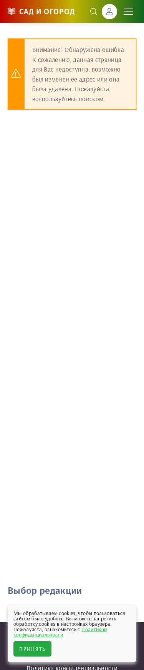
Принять (32, 648)
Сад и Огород (47, 11)
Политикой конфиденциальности (60, 632)
